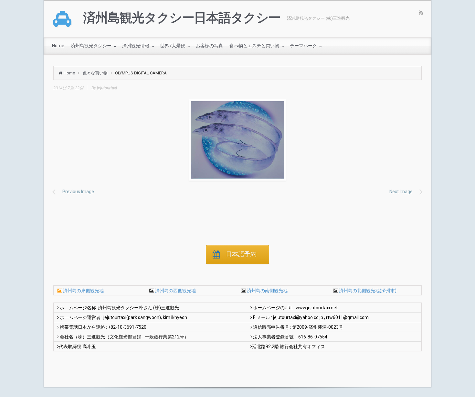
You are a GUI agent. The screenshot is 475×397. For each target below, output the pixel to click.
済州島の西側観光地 (175, 290)
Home (69, 73)
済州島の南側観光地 (267, 290)
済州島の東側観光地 (83, 290)
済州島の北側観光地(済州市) (367, 290)
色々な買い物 (95, 73)
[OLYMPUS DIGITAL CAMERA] (237, 140)
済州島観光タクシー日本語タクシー (181, 17)
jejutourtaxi (107, 87)
